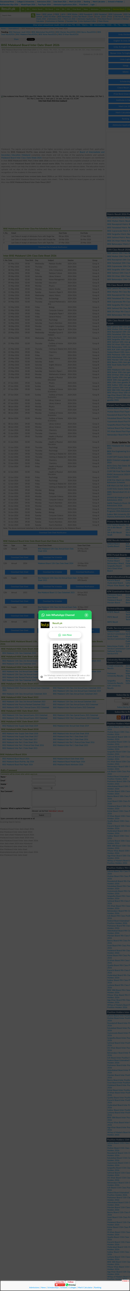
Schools (63, 1288)
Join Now (67, 635)
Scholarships (53, 1288)
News (43, 1288)
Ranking (97, 1288)
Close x (125, 1281)
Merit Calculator (85, 1288)
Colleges (72, 1288)
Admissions (34, 1288)
